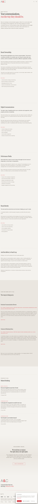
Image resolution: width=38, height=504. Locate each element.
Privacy (2, 501)
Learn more (3, 319)
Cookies (9, 501)
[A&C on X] (2, 494)
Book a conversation (19, 463)
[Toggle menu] (36, 1)
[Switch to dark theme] (34, 1)
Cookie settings (14, 501)
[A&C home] (3, 1)
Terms (6, 501)
